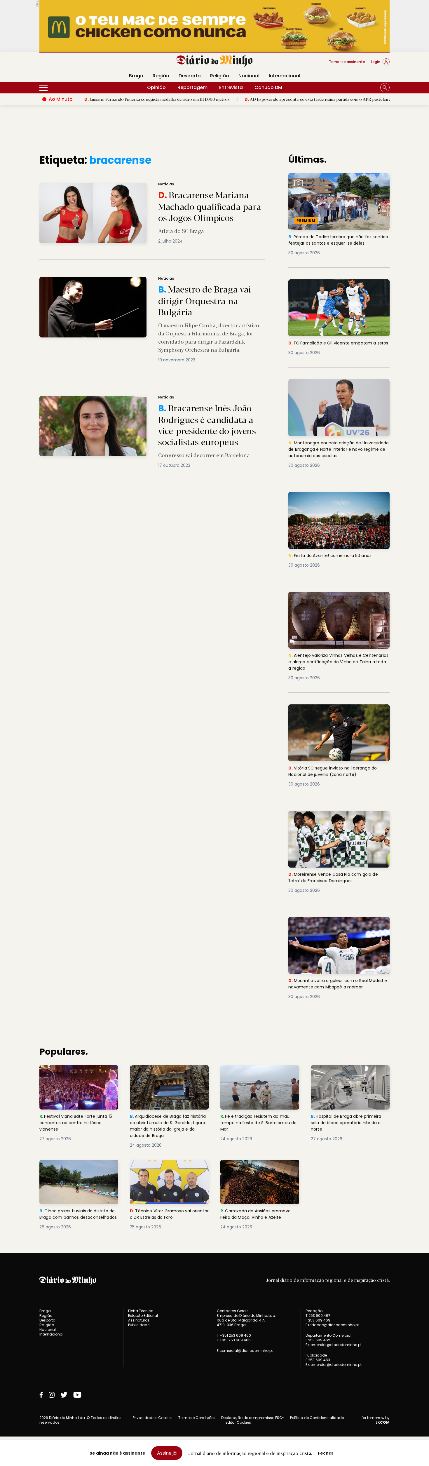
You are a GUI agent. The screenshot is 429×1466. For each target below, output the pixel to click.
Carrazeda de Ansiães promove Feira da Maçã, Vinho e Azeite (258, 1167)
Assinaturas (139, 1320)
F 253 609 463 (318, 1359)
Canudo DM (268, 87)
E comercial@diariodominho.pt (245, 1350)
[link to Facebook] (41, 1394)
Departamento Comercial (328, 1335)
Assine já (167, 1453)
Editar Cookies (238, 1422)
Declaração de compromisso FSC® (252, 1417)
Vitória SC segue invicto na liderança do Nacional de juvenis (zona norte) (335, 711)
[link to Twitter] (63, 1394)
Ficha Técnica (141, 1310)
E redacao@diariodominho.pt (332, 1324)
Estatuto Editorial (143, 1315)
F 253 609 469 (318, 1320)
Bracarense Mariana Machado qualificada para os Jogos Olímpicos (109, 186)
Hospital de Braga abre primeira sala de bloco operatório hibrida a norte (349, 1075)
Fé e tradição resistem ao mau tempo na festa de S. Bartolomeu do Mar (259, 1075)
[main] (214, 692)
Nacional (248, 75)
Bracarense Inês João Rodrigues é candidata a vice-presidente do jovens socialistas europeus (138, 399)
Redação (314, 1311)
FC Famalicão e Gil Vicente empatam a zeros (334, 286)
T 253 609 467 (318, 1315)
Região (161, 75)
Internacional (284, 75)
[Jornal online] (69, 64)
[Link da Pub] (214, 26)
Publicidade (138, 1324)
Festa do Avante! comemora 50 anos (332, 495)
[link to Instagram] (52, 1394)
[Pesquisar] (385, 87)
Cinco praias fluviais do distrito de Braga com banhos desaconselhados (76, 1170)
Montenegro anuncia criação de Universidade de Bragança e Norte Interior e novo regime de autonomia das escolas (338, 389)
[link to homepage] (215, 61)
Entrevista (231, 87)
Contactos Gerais (233, 1311)
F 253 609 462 (318, 1340)
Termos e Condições (196, 1417)
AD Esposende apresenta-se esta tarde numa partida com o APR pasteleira (267, 99)
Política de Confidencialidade (317, 1417)
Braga (136, 75)
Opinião (156, 87)
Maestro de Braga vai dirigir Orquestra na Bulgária (92, 280)
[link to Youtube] (77, 1394)
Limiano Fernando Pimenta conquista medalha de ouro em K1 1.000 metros (106, 99)
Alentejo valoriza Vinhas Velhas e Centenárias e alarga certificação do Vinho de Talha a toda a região (332, 602)
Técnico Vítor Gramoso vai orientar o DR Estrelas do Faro (165, 1167)
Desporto (190, 75)
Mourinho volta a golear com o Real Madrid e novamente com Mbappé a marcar (331, 927)
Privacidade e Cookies (152, 1417)
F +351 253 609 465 (234, 1340)
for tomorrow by (376, 1420)
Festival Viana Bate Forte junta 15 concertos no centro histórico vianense (78, 1075)
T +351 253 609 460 (234, 1335)
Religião (219, 75)
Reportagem (192, 87)
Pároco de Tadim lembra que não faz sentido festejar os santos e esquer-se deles (334, 183)
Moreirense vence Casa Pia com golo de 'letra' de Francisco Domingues (335, 817)
